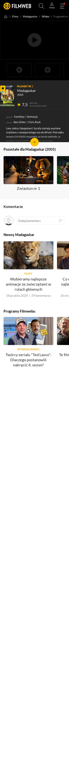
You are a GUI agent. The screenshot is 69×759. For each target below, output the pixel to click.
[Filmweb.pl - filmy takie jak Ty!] (17, 6)
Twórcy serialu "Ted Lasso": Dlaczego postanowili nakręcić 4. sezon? (28, 359)
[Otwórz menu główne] (62, 6)
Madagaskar (30, 16)
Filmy (15, 16)
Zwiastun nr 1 (28, 188)
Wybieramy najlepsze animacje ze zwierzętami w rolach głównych (28, 284)
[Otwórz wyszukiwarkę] (41, 6)
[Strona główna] (6, 16)
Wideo (45, 16)
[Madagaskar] (7, 96)
